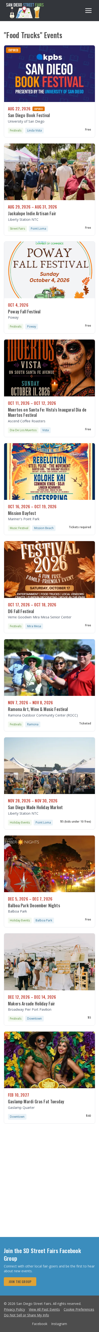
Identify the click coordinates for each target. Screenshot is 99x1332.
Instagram (59, 1323)
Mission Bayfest (22, 513)
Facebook (39, 1323)
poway (31, 326)
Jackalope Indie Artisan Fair (32, 213)
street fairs (17, 229)
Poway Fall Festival (24, 311)
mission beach (44, 528)
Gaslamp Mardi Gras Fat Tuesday (36, 1101)
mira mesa (34, 626)
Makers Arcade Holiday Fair (31, 1003)
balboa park (44, 920)
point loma (38, 229)
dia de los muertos (23, 430)
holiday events (20, 822)
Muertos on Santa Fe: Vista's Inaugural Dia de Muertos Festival (47, 412)
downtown (34, 1018)
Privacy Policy (14, 1309)
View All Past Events (44, 1309)
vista (45, 430)
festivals (15, 130)
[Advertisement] (49, 1185)
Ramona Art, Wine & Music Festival (38, 709)
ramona (32, 724)
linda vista (34, 130)
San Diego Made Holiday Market (35, 807)
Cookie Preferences (79, 1309)
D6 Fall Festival (21, 611)
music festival (19, 528)
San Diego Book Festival (29, 115)
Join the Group (20, 1281)
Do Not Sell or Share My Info (26, 1315)
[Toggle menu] (88, 10)
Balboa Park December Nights (34, 905)
